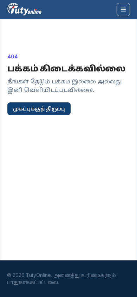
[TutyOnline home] (24, 9)
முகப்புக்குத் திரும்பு (39, 109)
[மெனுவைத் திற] (123, 9)
